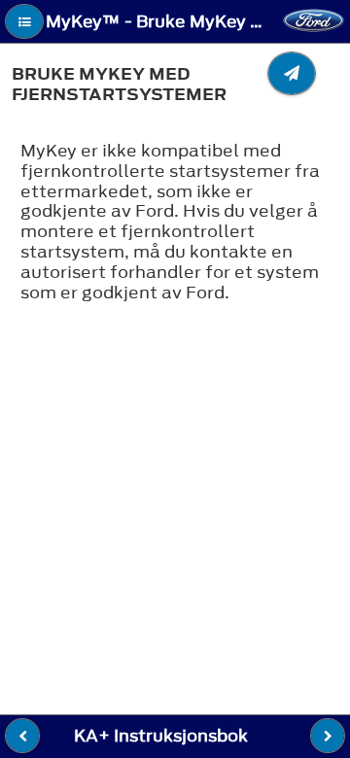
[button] (24, 21)
